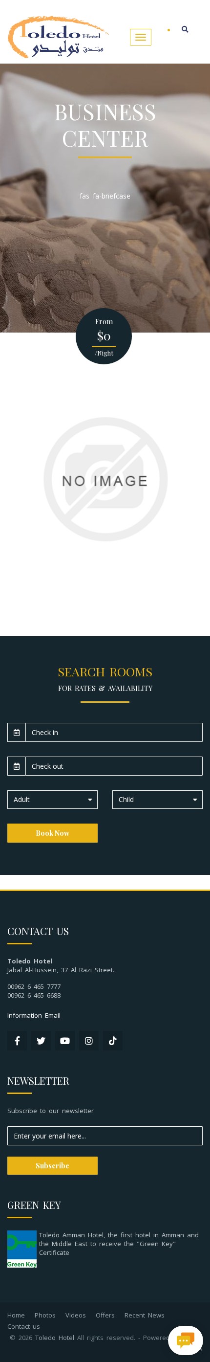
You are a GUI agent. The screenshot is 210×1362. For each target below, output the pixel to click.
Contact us (23, 1326)
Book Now (52, 833)
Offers (105, 1315)
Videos (75, 1315)
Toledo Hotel (54, 1337)
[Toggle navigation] (140, 37)
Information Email (34, 1015)
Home (16, 1315)
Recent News (145, 1315)
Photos (45, 1315)
